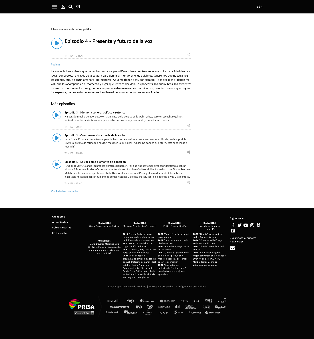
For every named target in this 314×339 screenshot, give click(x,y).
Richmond (113, 312)
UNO (140, 306)
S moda (180, 312)
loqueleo (196, 312)
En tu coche (59, 233)
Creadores (58, 216)
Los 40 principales (133, 301)
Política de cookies (135, 286)
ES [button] (258, 6)
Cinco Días (165, 306)
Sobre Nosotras (61, 227)
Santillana (150, 301)
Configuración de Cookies (191, 286)
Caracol (221, 301)
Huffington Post (120, 306)
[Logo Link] (157, 7)
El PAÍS (115, 301)
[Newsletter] (77, 6)
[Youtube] (246, 225)
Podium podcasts (149, 312)
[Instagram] (252, 225)
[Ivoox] (239, 231)
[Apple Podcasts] (258, 225)
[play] (57, 43)
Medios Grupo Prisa (83, 313)
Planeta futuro (205, 306)
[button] (54, 6)
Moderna (131, 312)
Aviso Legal (114, 286)
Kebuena (218, 306)
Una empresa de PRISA (83, 304)
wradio (151, 306)
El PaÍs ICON (164, 312)
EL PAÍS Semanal (192, 306)
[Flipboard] (233, 231)
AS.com (196, 301)
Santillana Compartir (169, 301)
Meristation (213, 312)
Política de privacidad (161, 286)
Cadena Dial (178, 306)
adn (208, 301)
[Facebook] (233, 225)
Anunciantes (60, 222)
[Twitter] (239, 225)
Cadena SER (184, 301)
